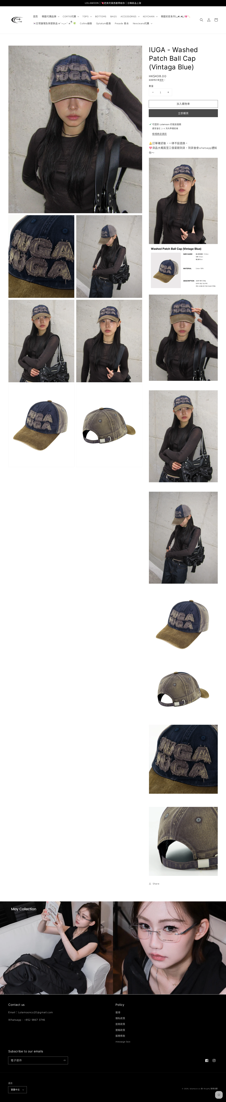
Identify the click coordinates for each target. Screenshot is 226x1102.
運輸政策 (120, 1030)
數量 (151, 85)
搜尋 (117, 1012)
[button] (50, 16)
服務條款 (120, 1035)
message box (122, 1041)
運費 (161, 80)
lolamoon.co (195, 1089)
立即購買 (183, 113)
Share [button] (156, 883)
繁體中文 (15, 1089)
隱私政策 (120, 1018)
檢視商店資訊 (159, 133)
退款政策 (120, 1024)
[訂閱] (64, 1060)
